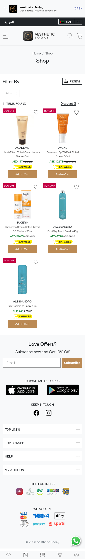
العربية (9, 21)
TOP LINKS (12, 429)
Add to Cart (22, 174)
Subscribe (72, 363)
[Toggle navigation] (5, 36)
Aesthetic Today (48, 541)
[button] (70, 103)
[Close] (5, 9)
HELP (9, 456)
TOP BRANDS (14, 442)
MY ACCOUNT (15, 469)
